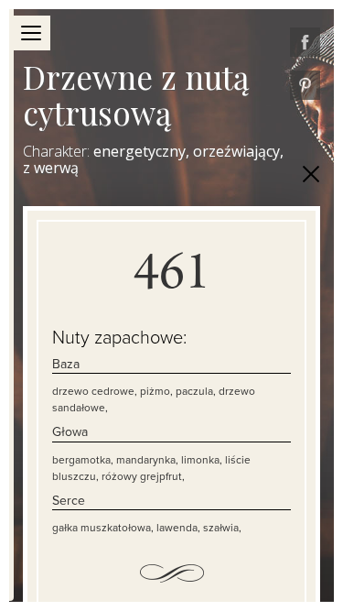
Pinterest (305, 85)
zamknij (311, 174)
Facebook (305, 42)
